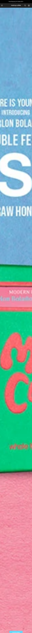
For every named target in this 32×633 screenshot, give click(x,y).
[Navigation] (2, 5)
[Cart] (29, 5)
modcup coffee (16, 5)
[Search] (25, 5)
